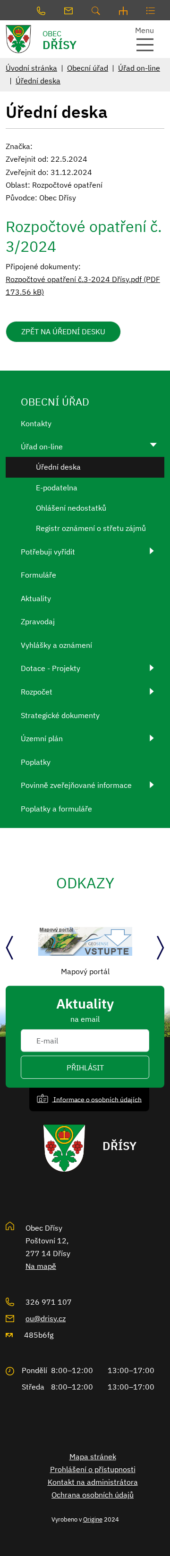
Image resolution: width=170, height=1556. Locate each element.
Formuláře (38, 574)
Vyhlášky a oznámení (56, 645)
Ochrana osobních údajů (92, 1494)
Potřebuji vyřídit (48, 551)
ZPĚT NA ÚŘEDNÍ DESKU (63, 331)
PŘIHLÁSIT (85, 1067)
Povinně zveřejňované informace (76, 785)
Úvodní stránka (31, 68)
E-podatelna (56, 487)
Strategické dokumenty (60, 715)
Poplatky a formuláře (56, 808)
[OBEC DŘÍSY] (21, 39)
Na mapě (41, 1266)
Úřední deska (38, 80)
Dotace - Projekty (50, 668)
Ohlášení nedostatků (71, 508)
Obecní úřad (87, 68)
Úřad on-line (139, 68)
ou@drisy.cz (46, 1318)
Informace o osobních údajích (97, 1098)
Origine (92, 1519)
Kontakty (36, 423)
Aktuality (36, 598)
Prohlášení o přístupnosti (93, 1469)
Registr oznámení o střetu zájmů (91, 528)
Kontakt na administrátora (93, 1482)
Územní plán (42, 738)
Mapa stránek (92, 1456)
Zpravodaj (38, 621)
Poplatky (36, 762)
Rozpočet (36, 691)
